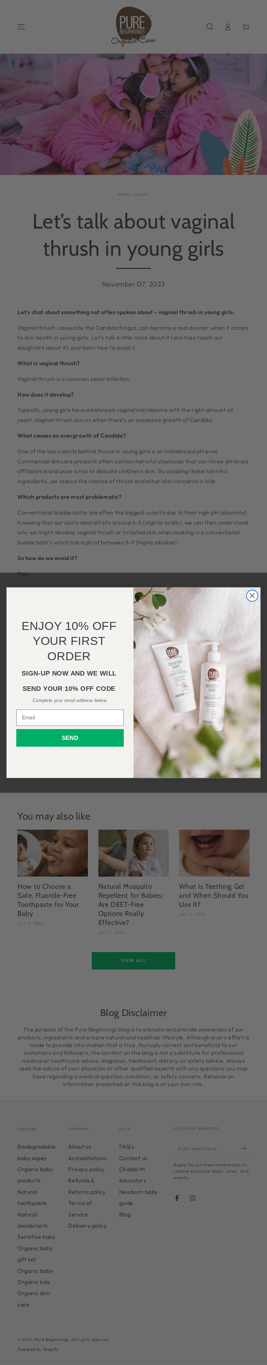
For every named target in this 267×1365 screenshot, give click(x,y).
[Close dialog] (252, 595)
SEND (70, 738)
